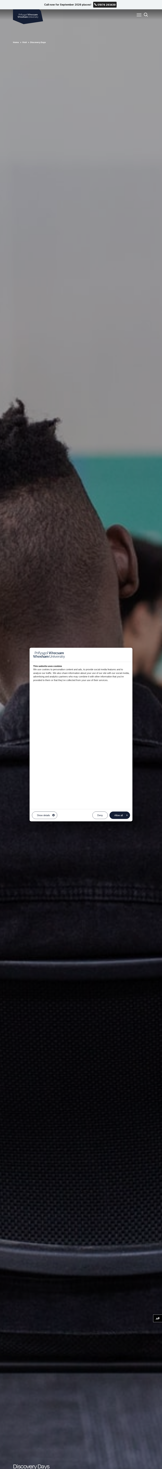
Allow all (118, 815)
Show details (43, 815)
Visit (24, 42)
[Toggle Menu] (138, 16)
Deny (100, 815)
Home (16, 42)
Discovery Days (38, 42)
